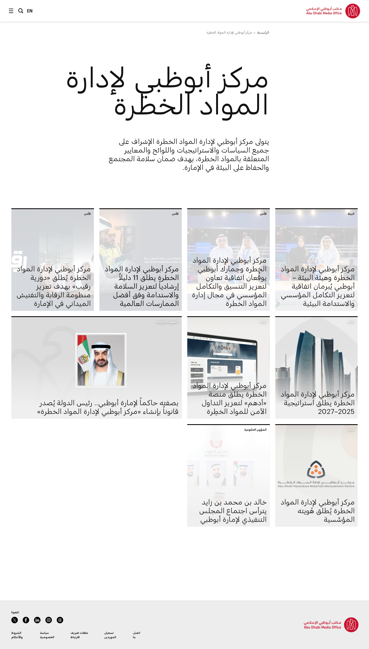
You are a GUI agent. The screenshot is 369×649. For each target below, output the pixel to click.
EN (30, 10)
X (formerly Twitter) (14, 620)
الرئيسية (263, 32)
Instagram (48, 620)
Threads (60, 620)
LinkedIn (37, 620)
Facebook (26, 620)
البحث (21, 11)
